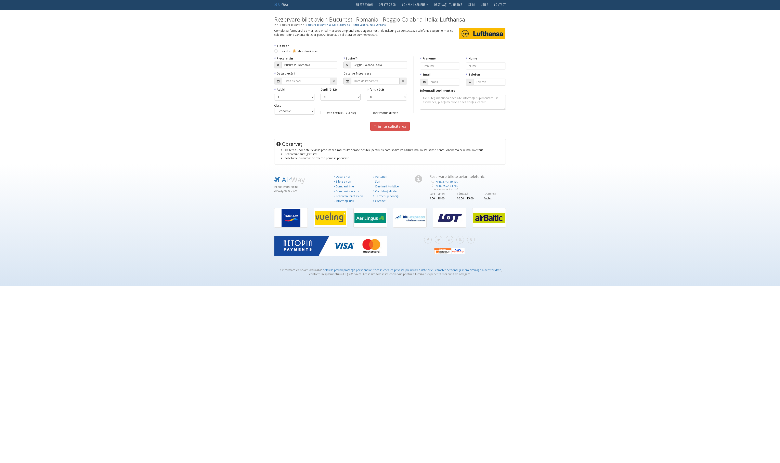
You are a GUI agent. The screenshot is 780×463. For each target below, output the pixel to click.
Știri (377, 181)
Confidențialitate (385, 191)
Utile (484, 5)
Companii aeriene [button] (414, 5)
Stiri (471, 5)
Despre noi (342, 176)
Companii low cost (347, 191)
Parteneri (380, 176)
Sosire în (352, 58)
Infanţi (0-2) (375, 89)
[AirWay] (275, 25)
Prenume (429, 58)
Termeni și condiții (386, 196)
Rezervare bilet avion (349, 196)
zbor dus (285, 51)
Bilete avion (364, 5)
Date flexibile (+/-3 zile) (341, 113)
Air (282, 5)
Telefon (474, 74)
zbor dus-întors (308, 51)
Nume (472, 58)
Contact (500, 5)
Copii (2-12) (329, 89)
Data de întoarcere (357, 73)
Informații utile (345, 201)
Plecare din (285, 58)
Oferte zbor (387, 5)
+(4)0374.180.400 (447, 182)
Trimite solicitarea (390, 126)
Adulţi (281, 89)
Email (426, 74)
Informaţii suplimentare (437, 90)
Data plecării (286, 73)
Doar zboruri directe (385, 113)
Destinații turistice (448, 5)
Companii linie (344, 186)
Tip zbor (283, 46)
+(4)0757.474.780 (447, 186)
